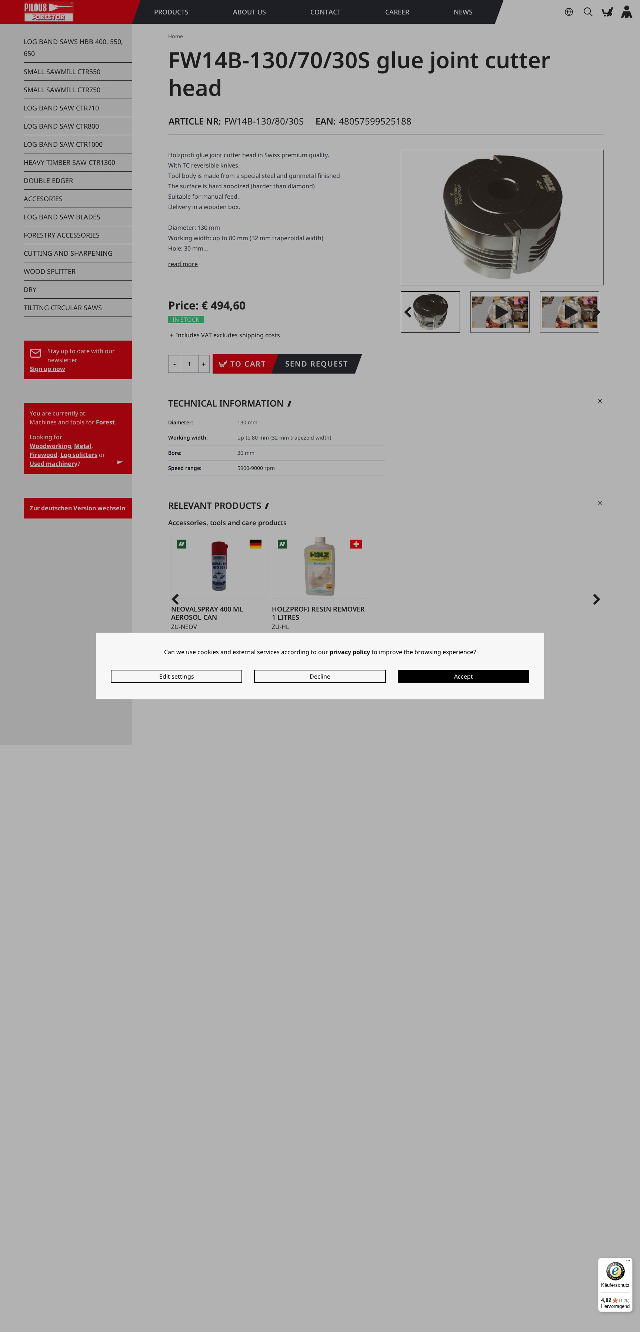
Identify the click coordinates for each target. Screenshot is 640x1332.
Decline (320, 676)
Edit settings (176, 676)
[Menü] (628, 1262)
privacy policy (350, 652)
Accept (463, 676)
